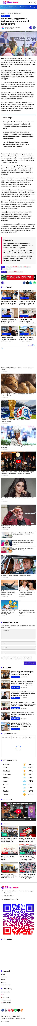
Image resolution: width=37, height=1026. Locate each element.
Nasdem (27, 267)
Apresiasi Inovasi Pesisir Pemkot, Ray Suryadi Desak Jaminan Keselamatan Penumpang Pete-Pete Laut (16, 144)
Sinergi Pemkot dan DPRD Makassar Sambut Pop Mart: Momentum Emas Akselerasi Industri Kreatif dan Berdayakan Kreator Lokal (9, 303)
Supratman (7, 269)
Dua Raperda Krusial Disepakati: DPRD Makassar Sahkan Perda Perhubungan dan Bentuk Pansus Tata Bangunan (18, 246)
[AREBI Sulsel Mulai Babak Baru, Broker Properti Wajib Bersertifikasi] (9, 831)
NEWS (3, 974)
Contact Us (5, 1016)
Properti (4, 834)
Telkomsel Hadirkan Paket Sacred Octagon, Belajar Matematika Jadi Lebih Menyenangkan (27, 840)
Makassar (6, 997)
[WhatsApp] (34, 282)
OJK (4, 995)
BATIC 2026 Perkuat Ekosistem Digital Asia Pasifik (8, 858)
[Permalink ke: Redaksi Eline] (3, 27)
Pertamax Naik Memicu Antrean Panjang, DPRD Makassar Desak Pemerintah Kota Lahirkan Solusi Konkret (17, 258)
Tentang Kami (15, 1016)
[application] (18, 811)
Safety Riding (7, 1000)
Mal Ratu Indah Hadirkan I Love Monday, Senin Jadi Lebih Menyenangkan (27, 876)
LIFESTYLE (22, 870)
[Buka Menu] (32, 3)
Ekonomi (3, 977)
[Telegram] (30, 282)
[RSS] (21, 1010)
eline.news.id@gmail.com (11, 899)
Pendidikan (23, 834)
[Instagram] (9, 1010)
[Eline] (10, 2)
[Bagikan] (34, 27)
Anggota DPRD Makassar (15, 267)
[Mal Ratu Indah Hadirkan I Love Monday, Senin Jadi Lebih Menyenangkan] (27, 867)
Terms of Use (20, 1018)
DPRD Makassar (5, 16)
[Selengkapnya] (35, 823)
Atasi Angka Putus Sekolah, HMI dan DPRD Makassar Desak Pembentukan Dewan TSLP (9, 339)
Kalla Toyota (7, 1003)
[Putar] (3, 819)
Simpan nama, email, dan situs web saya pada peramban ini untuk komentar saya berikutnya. (18, 658)
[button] (29, 3)
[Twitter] (27, 282)
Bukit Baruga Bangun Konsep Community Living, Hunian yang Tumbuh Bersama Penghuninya (27, 858)
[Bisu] (30, 819)
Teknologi (5, 852)
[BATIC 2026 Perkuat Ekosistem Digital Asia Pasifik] (9, 849)
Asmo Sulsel (6, 992)
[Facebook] (24, 282)
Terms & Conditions (7, 1018)
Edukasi (3, 982)
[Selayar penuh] (33, 819)
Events (3, 980)
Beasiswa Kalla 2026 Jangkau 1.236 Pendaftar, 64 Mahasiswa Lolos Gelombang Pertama (9, 876)
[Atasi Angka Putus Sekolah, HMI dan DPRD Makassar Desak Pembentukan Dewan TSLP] (9, 331)
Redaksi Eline (8, 27)
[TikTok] (18, 1010)
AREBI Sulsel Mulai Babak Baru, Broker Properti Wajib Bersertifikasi (9, 840)
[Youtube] (12, 1010)
